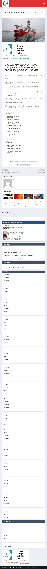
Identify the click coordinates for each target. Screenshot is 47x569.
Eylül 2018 (5, 500)
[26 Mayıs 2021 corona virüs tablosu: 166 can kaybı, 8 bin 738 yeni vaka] (18, 196)
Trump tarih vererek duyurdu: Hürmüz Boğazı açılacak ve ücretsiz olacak (18, 258)
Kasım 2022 (5, 359)
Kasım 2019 (5, 460)
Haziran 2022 (6, 373)
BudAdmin (15, 179)
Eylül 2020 (5, 432)
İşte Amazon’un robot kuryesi (6, 201)
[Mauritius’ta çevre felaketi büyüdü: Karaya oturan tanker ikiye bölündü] (14, 126)
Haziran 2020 (6, 441)
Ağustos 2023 (6, 333)
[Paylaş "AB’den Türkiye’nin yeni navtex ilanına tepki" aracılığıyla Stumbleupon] (32, 161)
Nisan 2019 (5, 480)
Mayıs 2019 (5, 477)
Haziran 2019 (6, 475)
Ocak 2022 (5, 387)
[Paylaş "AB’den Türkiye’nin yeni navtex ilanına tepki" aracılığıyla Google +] (20, 161)
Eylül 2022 (5, 364)
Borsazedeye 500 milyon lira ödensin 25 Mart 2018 (13, 264)
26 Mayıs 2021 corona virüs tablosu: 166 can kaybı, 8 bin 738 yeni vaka (18, 202)
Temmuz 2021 (6, 404)
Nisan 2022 (5, 379)
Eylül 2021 (5, 398)
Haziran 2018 (6, 508)
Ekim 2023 (5, 328)
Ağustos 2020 (6, 435)
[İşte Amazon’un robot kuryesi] (8, 196)
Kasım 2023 (5, 325)
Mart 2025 (5, 297)
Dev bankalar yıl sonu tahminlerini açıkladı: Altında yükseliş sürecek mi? (17, 246)
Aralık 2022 (5, 356)
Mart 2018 (5, 517)
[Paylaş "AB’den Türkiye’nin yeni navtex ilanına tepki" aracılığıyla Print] (36, 161)
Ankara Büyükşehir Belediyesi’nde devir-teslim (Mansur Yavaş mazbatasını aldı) (28, 203)
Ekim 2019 (5, 463)
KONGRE (5, 535)
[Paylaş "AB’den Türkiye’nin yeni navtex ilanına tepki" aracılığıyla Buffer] (30, 161)
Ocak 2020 (5, 455)
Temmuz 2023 (6, 336)
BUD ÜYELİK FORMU (7, 524)
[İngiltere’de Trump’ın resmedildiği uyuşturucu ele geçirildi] (14, 120)
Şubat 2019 (5, 486)
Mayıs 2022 (5, 376)
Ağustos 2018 (6, 503)
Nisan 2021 (5, 412)
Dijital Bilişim (12, 567)
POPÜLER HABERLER (7, 546)
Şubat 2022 (5, 384)
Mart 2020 (5, 449)
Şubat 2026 (5, 288)
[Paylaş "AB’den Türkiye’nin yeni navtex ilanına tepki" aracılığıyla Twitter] (18, 161)
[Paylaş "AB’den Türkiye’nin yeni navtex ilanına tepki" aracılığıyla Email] (34, 161)
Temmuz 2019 (6, 472)
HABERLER (23, 14)
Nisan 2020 (5, 446)
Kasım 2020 (5, 427)
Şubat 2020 (5, 452)
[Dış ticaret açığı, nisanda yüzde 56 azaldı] (39, 196)
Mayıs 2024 (5, 311)
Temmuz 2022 (6, 370)
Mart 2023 (5, 347)
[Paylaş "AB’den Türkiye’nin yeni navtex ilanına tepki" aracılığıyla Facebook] (16, 161)
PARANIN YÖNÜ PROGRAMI (8, 543)
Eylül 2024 (5, 305)
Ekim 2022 (5, 362)
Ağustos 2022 (6, 367)
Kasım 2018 (5, 494)
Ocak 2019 (5, 489)
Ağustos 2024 (6, 308)
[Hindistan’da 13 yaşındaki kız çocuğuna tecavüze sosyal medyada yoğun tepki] (14, 142)
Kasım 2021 (5, 393)
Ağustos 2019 (6, 469)
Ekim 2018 (5, 497)
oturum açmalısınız (14, 214)
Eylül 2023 (5, 331)
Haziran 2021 (6, 407)
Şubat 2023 (5, 350)
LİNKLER (5, 541)
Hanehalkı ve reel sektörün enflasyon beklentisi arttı (14, 252)
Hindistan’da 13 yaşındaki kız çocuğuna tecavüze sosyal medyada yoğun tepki (14, 145)
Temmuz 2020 (6, 438)
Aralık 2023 (5, 322)
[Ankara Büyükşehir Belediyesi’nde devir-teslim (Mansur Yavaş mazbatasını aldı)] (28, 196)
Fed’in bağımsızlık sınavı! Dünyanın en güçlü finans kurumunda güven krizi (18, 249)
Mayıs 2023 (5, 342)
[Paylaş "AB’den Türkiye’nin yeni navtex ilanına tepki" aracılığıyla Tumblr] (23, 161)
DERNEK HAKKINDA (7, 527)
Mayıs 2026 (5, 283)
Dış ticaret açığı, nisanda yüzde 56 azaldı (38, 202)
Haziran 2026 (6, 280)
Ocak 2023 (5, 353)
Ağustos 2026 (6, 274)
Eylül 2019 (5, 466)
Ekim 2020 (5, 429)
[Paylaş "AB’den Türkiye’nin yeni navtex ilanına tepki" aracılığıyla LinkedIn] (27, 161)
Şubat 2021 (5, 418)
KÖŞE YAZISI (5, 538)
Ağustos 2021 (6, 401)
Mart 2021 (5, 415)
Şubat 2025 (5, 299)
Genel (4, 529)
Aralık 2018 (5, 492)
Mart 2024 (5, 314)
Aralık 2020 (5, 424)
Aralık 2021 (5, 390)
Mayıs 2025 (5, 294)
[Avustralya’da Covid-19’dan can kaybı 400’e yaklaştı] (14, 149)
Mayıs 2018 (5, 511)
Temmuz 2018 (6, 506)
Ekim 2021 (5, 395)
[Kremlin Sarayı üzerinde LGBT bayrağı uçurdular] (14, 132)
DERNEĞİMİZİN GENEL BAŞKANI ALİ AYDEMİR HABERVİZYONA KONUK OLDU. (18, 255)
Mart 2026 (5, 285)
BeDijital (19, 567)
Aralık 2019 (5, 458)
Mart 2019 (5, 483)
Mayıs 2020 (5, 443)
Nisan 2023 (5, 345)
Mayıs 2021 (5, 410)
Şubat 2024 (5, 316)
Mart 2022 (5, 381)
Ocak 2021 (5, 421)
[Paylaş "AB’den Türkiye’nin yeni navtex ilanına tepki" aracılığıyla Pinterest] (25, 161)
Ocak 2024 (5, 319)
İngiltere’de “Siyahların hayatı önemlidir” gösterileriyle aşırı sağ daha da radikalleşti (13, 116)
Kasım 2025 (5, 291)
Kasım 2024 (5, 302)
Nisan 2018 (5, 514)
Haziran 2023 (6, 339)
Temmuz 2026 (6, 277)
